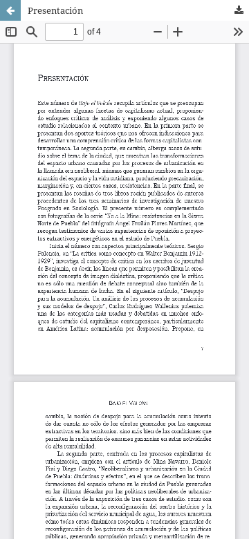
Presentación (55, 10)
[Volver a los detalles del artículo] (10, 10)
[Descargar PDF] (238, 10)
